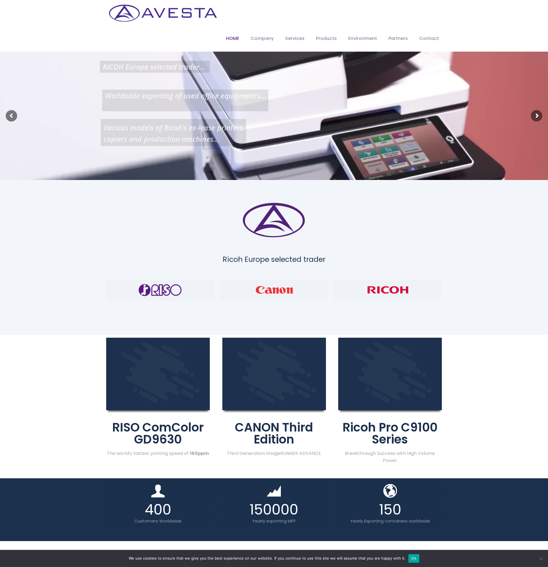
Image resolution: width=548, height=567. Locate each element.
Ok (413, 558)
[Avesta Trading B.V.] (163, 13)
